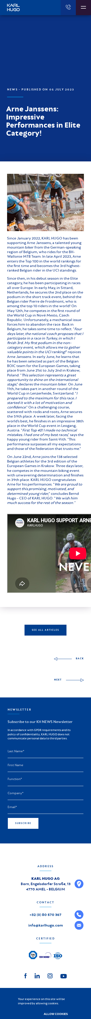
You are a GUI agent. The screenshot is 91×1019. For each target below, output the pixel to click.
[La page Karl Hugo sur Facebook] (25, 975)
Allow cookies (56, 1013)
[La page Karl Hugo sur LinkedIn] (37, 975)
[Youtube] (63, 976)
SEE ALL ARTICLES (45, 630)
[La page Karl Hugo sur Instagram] (50, 975)
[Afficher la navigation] (83, 7)
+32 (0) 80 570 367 (45, 914)
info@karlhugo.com (45, 925)
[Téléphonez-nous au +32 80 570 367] (68, 7)
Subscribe (23, 823)
